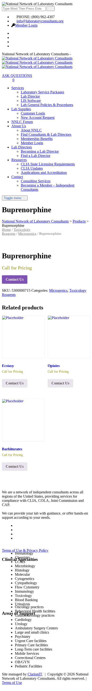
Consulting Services (35, 181)
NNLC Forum (22, 122)
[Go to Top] (4, 687)
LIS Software (31, 101)
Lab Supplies (21, 109)
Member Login (26, 25)
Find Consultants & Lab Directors (46, 134)
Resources (19, 160)
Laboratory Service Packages (42, 92)
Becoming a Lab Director (40, 151)
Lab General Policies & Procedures (47, 105)
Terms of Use (12, 683)
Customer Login (33, 113)
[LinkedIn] (14, 42)
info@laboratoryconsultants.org (40, 21)
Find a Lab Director (35, 156)
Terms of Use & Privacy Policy (25, 550)
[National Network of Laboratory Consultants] (37, 62)
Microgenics (27, 234)
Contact (17, 177)
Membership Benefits (37, 139)
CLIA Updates (32, 168)
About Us (18, 126)
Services (17, 88)
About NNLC (31, 130)
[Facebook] (14, 33)
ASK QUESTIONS (17, 76)
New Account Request (37, 118)
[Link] (4, 80)
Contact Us (15, 279)
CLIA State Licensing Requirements (48, 164)
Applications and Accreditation (44, 173)
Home (6, 230)
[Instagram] (14, 46)
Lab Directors (21, 147)
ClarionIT (35, 674)
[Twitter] (14, 38)
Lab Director (30, 96)
